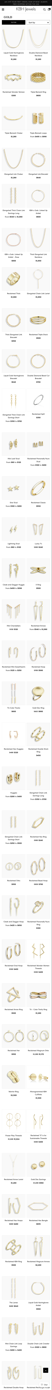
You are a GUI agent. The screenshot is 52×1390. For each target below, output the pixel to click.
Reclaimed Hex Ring (38, 836)
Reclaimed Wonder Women (14, 92)
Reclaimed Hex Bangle (38, 1220)
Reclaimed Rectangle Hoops (38, 1387)
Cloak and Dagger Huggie (13, 584)
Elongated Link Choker (13, 174)
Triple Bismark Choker (13, 133)
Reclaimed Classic (38, 502)
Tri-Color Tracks (13, 707)
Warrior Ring (14, 1091)
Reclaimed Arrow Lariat (13, 1179)
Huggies (13, 792)
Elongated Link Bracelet (38, 174)
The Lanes (13, 1302)
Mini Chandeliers (13, 625)
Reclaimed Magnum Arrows (38, 1261)
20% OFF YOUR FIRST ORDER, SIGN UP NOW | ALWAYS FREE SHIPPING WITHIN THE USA (26, 3)
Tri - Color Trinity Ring (38, 1009)
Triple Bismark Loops (38, 133)
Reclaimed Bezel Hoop (38, 880)
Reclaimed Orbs (13, 880)
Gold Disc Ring (38, 707)
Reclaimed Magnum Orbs (38, 1050)
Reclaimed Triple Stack (38, 334)
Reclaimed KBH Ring (13, 1261)
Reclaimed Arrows (38, 625)
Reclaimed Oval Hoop (14, 965)
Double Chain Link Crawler (38, 1343)
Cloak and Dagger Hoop (14, 921)
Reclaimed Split (38, 414)
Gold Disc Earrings (38, 1179)
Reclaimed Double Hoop (14, 1387)
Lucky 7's (38, 543)
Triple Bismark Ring (38, 92)
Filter (13, 22)
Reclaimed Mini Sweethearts (13, 666)
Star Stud (14, 502)
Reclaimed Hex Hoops (14, 1220)
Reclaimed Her (14, 1050)
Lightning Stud (14, 543)
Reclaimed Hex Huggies (13, 749)
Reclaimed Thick (13, 293)
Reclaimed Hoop (38, 666)
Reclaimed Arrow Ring (14, 1009)
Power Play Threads (13, 1135)
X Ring (38, 584)
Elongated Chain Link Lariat (38, 293)
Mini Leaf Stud (14, 458)
